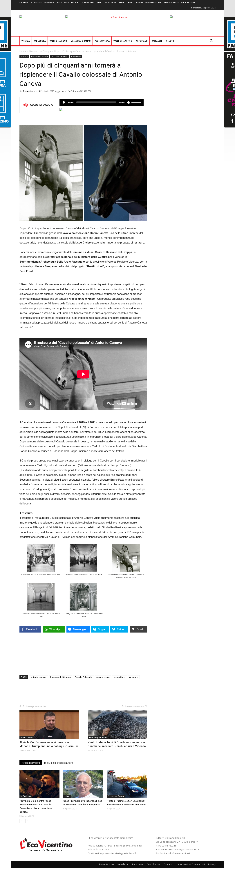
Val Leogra (40, 41)
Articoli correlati (31, 762)
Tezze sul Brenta (116, 796)
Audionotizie (188, 2)
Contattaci (169, 864)
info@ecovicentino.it (179, 853)
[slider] (136, 102)
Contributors (153, 864)
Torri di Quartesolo (98, 737)
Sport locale (71, 2)
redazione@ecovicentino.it (184, 849)
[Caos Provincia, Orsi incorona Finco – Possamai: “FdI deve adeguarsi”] (83, 784)
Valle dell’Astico (122, 41)
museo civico (103, 677)
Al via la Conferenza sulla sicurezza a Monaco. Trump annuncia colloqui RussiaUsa (49, 744)
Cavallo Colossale (83, 677)
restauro (133, 677)
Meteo (122, 2)
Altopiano (142, 41)
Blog (130, 2)
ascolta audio (64, 102)
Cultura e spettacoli (91, 2)
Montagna (110, 2)
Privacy (212, 864)
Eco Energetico (153, 2)
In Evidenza (76, 56)
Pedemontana (102, 41)
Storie (139, 2)
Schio (67, 796)
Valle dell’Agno (58, 41)
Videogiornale (171, 2)
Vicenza (25, 41)
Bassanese (156, 41)
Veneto (170, 41)
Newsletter (123, 864)
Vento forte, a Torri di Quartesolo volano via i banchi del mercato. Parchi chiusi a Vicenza (117, 744)
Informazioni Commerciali (191, 864)
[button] (211, 41)
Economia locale (53, 2)
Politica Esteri (27, 737)
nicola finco (119, 677)
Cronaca (23, 2)
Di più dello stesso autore (58, 762)
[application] (101, 102)
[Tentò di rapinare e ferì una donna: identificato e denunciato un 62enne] (127, 784)
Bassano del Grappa (40, 51)
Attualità (36, 2)
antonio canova (38, 677)
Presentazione (106, 864)
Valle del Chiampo (81, 41)
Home (22, 51)
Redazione (29, 91)
